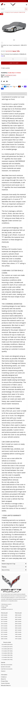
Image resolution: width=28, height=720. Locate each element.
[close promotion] (27, 0)
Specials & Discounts (5, 666)
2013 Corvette (4, 630)
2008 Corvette (18, 615)
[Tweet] (4, 81)
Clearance (3, 671)
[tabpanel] (14, 27)
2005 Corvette (18, 621)
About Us (3, 679)
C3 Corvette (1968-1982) (7, 655)
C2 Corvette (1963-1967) (7, 657)
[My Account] (4, 4)
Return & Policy (6, 570)
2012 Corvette (4, 632)
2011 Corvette (4, 634)
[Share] (1, 81)
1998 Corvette (18, 636)
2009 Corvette (4, 638)
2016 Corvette (4, 623)
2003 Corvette (18, 625)
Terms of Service (5, 683)
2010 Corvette (4, 636)
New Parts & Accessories (6, 664)
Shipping (4, 567)
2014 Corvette (4, 628)
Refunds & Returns (6, 685)
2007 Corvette (18, 617)
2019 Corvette (4, 617)
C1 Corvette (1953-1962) (7, 659)
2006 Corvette (18, 619)
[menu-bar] (26, 4)
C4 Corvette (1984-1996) (7, 653)
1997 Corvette (18, 638)
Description (5, 94)
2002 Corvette (18, 628)
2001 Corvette (18, 630)
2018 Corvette (4, 619)
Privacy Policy (4, 681)
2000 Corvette (18, 632)
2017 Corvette (4, 621)
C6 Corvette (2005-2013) (7, 648)
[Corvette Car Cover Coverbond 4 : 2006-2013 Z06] (14, 27)
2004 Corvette (18, 623)
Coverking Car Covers (10, 75)
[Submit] (26, 9)
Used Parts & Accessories (6, 669)
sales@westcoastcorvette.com (7, 609)
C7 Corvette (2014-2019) (7, 646)
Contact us (3, 677)
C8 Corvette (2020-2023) (7, 644)
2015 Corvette (4, 625)
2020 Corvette (4, 615)
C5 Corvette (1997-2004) (7, 651)
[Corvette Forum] (17, 4)
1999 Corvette (18, 634)
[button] (26, 60)
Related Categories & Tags (8, 563)
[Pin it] (6, 81)
